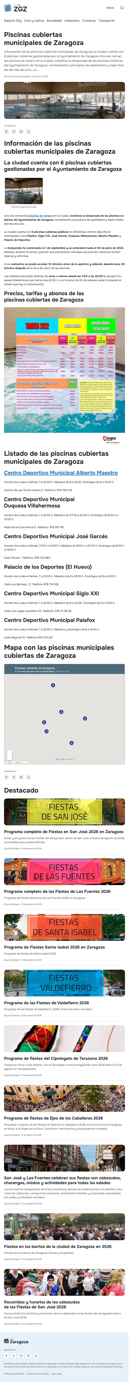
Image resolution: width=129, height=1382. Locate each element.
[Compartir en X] (13, 131)
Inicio (110, 8)
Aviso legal (57, 1373)
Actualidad (54, 20)
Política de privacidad (14, 1373)
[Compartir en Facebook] (6, 131)
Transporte (106, 20)
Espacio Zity (13, 20)
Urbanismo (72, 20)
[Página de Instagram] (21, 1355)
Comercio (89, 20)
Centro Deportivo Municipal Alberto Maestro (61, 472)
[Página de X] (13, 1355)
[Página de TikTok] (28, 1355)
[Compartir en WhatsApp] (21, 131)
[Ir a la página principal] (15, 8)
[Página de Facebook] (6, 1355)
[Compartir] (28, 131)
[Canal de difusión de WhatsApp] (36, 1355)
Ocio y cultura (34, 20)
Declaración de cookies (38, 1373)
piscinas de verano (40, 215)
